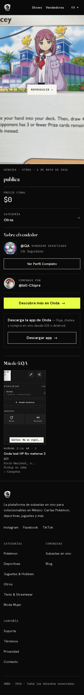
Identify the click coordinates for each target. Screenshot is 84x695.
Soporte (10, 631)
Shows (37, 7)
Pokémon (11, 553)
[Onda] (7, 7)
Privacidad (11, 651)
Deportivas (12, 564)
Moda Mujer (12, 605)
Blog (49, 564)
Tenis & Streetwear (18, 594)
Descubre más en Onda (42, 303)
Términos (11, 641)
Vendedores (55, 7)
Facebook (30, 527)
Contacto (11, 662)
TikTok (47, 527)
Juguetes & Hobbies (19, 574)
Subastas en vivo (58, 553)
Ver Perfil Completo (42, 264)
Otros (8, 584)
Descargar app (42, 337)
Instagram (11, 527)
